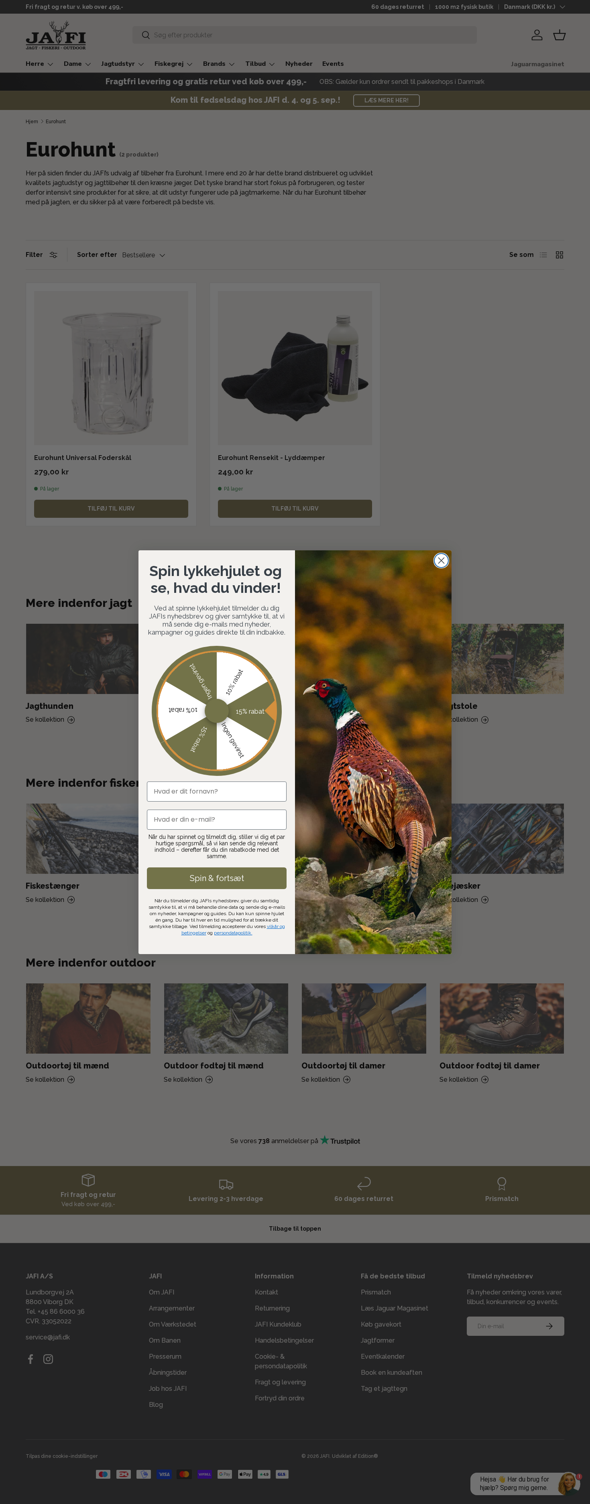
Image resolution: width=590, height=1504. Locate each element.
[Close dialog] (441, 561)
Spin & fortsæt (217, 878)
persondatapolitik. (233, 933)
